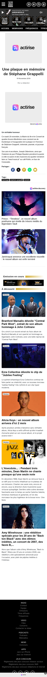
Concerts (23, 626)
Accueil (5, 28)
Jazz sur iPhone (23, 652)
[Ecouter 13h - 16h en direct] (23, 283)
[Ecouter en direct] (34, 4)
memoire (27, 180)
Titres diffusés (23, 613)
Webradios (17, 28)
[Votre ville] (29, 4)
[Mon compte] (44, 4)
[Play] (3, 12)
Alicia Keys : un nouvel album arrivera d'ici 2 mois (20, 422)
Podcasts (23, 635)
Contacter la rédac (23, 628)
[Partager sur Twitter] (17, 171)
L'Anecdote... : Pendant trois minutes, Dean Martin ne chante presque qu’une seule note (21, 471)
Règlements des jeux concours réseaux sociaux (23, 661)
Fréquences (32, 28)
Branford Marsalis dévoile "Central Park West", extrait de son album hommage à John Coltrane (23, 323)
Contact (23, 605)
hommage (5, 180)
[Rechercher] (39, 4)
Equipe (23, 608)
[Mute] (41, 12)
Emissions (23, 611)
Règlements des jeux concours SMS (23, 664)
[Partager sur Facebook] (12, 171)
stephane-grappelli (16, 180)
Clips (23, 623)
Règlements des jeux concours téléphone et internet (23, 667)
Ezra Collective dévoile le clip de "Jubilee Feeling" (22, 374)
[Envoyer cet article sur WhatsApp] (29, 171)
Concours (24, 645)
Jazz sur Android (24, 654)
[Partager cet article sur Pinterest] (23, 171)
